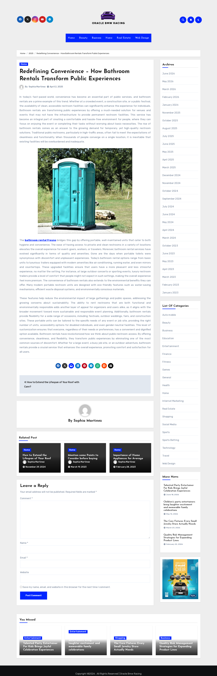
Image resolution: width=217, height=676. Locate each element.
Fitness (166, 361)
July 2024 (168, 206)
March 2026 (169, 89)
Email (24, 557)
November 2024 (171, 183)
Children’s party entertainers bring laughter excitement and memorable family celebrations (84, 643)
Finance (166, 354)
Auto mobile (169, 314)
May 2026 (168, 81)
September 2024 (171, 198)
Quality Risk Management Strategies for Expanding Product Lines (178, 538)
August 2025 (169, 128)
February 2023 (170, 284)
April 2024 (168, 230)
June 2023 (168, 253)
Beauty (83, 38)
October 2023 (170, 245)
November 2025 (171, 112)
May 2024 (168, 222)
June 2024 (168, 214)
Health (166, 385)
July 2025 (168, 136)
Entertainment (170, 346)
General (166, 377)
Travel (165, 455)
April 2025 (168, 159)
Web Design (142, 38)
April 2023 (168, 269)
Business (96, 38)
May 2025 (167, 151)
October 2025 (170, 120)
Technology (169, 447)
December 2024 (171, 175)
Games (166, 369)
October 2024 (170, 191)
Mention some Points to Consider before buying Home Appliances (83, 458)
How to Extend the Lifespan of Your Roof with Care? (37, 458)
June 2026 (168, 73)
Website (24, 572)
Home (71, 38)
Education (168, 338)
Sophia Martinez (37, 86)
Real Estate (124, 38)
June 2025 (168, 144)
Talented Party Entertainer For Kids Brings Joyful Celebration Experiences (179, 488)
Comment (26, 498)
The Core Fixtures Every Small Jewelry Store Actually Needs (129, 646)
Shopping (167, 416)
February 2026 (170, 97)
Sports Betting (170, 440)
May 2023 (167, 261)
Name (24, 543)
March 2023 (169, 277)
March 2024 (169, 237)
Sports (166, 432)
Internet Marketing (173, 401)
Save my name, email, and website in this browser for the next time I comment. (66, 587)
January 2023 (170, 292)
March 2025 (169, 167)
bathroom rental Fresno (40, 240)
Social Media (169, 424)
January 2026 (170, 104)
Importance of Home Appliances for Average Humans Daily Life (128, 458)
